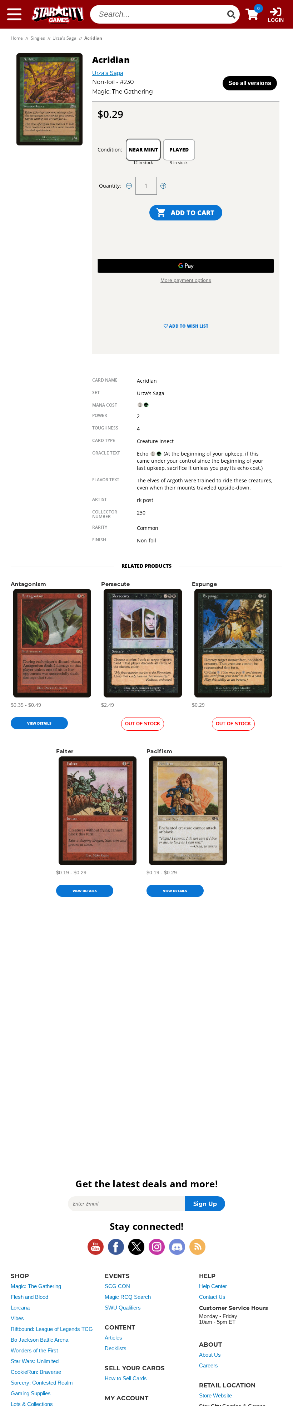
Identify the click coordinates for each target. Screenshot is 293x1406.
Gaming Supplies (31, 1393)
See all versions (249, 83)
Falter (65, 751)
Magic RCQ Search (128, 1297)
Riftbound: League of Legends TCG (52, 1329)
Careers (208, 1365)
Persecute (115, 584)
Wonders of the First (34, 1350)
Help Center (213, 1286)
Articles (113, 1338)
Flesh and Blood (29, 1297)
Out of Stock (142, 723)
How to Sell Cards (126, 1378)
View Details (39, 723)
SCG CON (117, 1286)
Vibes (17, 1318)
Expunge (204, 584)
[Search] (231, 14)
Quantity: (110, 185)
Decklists (115, 1348)
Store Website (215, 1395)
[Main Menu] (14, 14)
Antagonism (28, 584)
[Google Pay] (186, 266)
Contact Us (212, 1297)
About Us (210, 1355)
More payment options (185, 280)
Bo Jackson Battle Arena (39, 1340)
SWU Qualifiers (123, 1308)
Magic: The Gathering (36, 1286)
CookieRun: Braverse (36, 1372)
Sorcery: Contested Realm (42, 1383)
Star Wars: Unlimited (35, 1361)
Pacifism (159, 751)
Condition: (110, 149)
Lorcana (20, 1308)
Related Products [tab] (146, 565)
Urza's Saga (107, 73)
